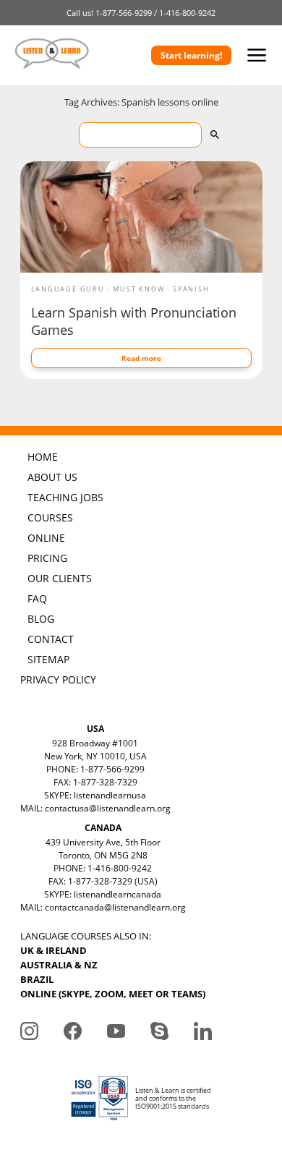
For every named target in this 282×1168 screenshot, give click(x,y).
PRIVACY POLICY (58, 679)
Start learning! (191, 55)
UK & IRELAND (53, 950)
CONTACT (50, 639)
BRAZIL (37, 979)
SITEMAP (48, 659)
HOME (42, 457)
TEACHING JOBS (65, 497)
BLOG (40, 619)
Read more (141, 358)
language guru (68, 289)
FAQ (37, 598)
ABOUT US (52, 477)
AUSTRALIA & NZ (59, 964)
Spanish (191, 289)
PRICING (47, 558)
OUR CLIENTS (59, 578)
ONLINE (46, 538)
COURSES (50, 517)
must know (138, 289)
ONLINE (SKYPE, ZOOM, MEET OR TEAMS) (112, 993)
